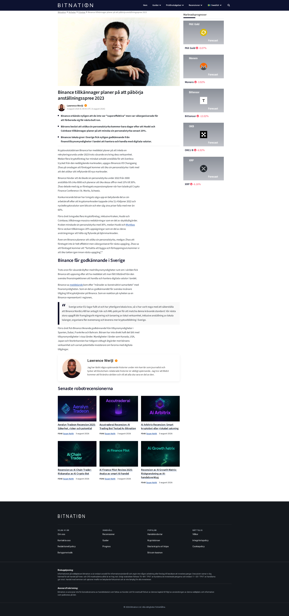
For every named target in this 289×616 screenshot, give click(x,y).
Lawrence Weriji (100, 361)
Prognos (107, 546)
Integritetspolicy (200, 540)
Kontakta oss (64, 540)
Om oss (61, 534)
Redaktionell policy (67, 546)
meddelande (76, 285)
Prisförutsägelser (173, 5)
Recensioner (194, 5)
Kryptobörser (154, 540)
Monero (189, 82)
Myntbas (130, 225)
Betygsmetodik (65, 552)
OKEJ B (189, 150)
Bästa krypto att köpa (158, 546)
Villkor (195, 534)
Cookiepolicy (199, 546)
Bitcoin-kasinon (155, 552)
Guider (155, 5)
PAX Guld (190, 48)
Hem (145, 5)
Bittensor (190, 116)
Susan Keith (68, 433)
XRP (187, 184)
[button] (228, 5)
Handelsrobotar (155, 534)
